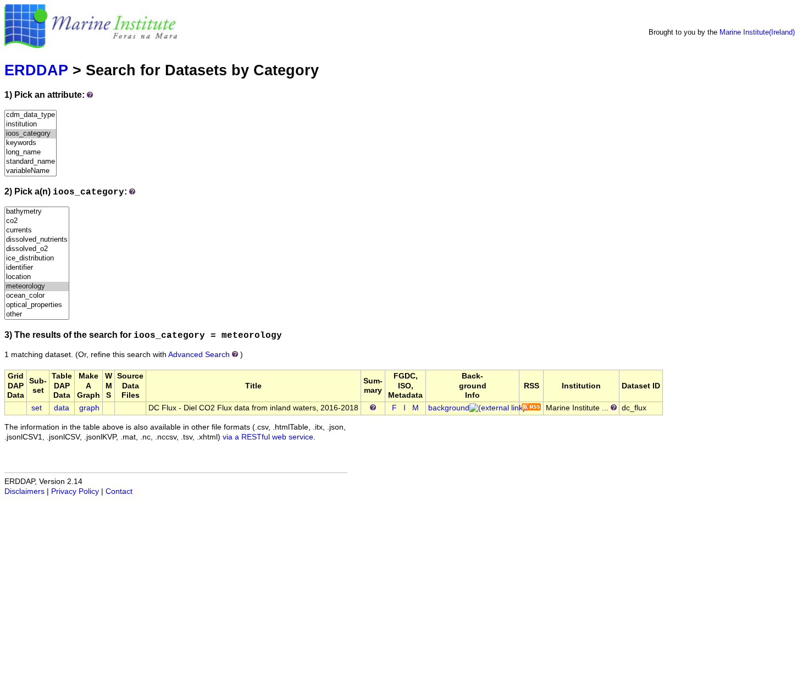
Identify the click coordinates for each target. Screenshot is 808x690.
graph (89, 408)
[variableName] (30, 171)
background (448, 408)
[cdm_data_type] (30, 115)
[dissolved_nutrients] (37, 239)
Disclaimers (24, 491)
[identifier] (37, 267)
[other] (37, 314)
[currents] (37, 230)
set (36, 408)
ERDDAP (36, 70)
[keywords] (30, 143)
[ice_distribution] (37, 258)
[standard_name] (30, 161)
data (61, 408)
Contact (119, 491)
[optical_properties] (37, 305)
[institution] (30, 124)
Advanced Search (199, 354)
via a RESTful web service (268, 437)
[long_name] (30, 152)
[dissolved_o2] (37, 249)
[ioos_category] (30, 133)
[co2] (37, 221)
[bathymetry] (37, 211)
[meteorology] (37, 286)
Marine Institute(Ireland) (757, 32)
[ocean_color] (37, 296)
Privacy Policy (75, 491)
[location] (37, 277)
